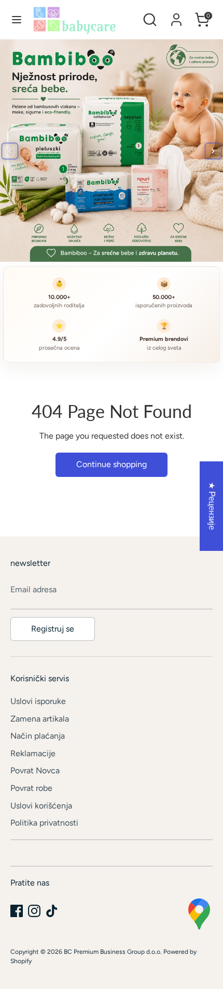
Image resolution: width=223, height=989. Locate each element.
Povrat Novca (35, 770)
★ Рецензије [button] (212, 506)
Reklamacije (32, 753)
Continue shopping (111, 464)
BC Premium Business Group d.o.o (112, 951)
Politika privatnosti (44, 823)
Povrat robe (31, 788)
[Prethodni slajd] (10, 151)
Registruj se (52, 629)
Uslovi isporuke (38, 701)
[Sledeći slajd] (213, 151)
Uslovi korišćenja (41, 806)
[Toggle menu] (16, 19)
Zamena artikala (39, 719)
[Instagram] (34, 911)
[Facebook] (16, 911)
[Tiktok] (52, 911)
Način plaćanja (37, 736)
